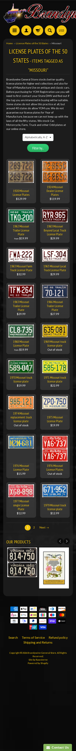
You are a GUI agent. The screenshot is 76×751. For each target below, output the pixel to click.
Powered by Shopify (38, 663)
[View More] (22, 575)
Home (9, 43)
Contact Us (59, 747)
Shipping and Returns (38, 642)
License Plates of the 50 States (32, 43)
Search (13, 637)
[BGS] (15, 30)
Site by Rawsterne (38, 659)
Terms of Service (33, 637)
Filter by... (38, 148)
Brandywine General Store (42, 652)
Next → (44, 527)
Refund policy (58, 637)
